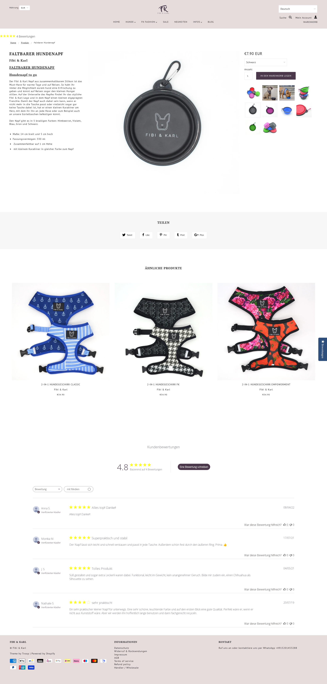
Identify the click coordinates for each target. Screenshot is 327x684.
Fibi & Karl (18, 60)
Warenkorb (310, 22)
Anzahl (248, 69)
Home (13, 42)
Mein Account (304, 17)
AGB (116, 657)
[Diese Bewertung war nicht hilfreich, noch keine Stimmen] (291, 525)
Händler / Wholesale (126, 667)
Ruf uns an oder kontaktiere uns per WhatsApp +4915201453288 (258, 647)
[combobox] (47, 489)
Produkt (25, 42)
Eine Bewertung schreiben (194, 466)
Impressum (120, 654)
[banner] (163, 9)
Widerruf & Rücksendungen (130, 651)
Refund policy (122, 664)
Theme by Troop (19, 653)
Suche (283, 17)
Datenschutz (121, 647)
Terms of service (124, 661)
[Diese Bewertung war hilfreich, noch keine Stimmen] (284, 525)
